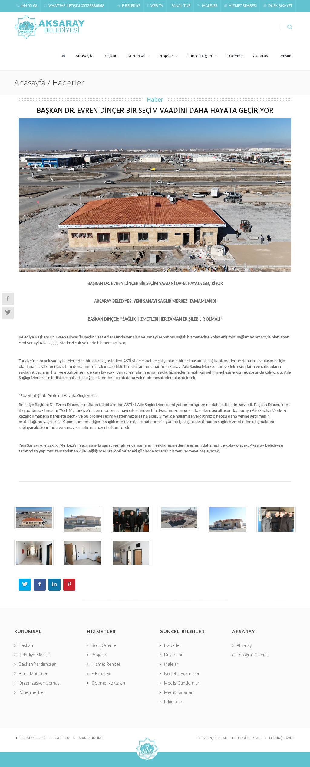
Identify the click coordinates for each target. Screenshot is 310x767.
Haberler (172, 645)
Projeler (166, 55)
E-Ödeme (234, 55)
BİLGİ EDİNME (248, 738)
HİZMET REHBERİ (243, 5)
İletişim (285, 55)
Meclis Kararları (178, 692)
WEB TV (156, 5)
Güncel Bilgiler (199, 55)
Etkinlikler (173, 702)
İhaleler (171, 664)
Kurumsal (136, 55)
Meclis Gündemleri (182, 683)
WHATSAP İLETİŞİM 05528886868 (76, 5)
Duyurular (173, 655)
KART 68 (62, 738)
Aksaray (260, 55)
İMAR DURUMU (91, 738)
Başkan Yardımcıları (38, 664)
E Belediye (101, 673)
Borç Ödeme (104, 645)
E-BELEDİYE (131, 5)
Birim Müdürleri (33, 673)
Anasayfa (85, 55)
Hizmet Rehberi (106, 664)
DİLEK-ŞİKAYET (280, 5)
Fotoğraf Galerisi (253, 655)
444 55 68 (29, 5)
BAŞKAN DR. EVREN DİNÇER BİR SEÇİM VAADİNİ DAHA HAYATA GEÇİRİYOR (155, 110)
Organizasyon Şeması (40, 683)
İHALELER (209, 5)
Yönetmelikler (32, 692)
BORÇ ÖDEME (215, 738)
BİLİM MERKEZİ (33, 738)
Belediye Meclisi (34, 655)
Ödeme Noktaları (108, 683)
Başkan (110, 55)
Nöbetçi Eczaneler (182, 673)
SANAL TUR (180, 5)
